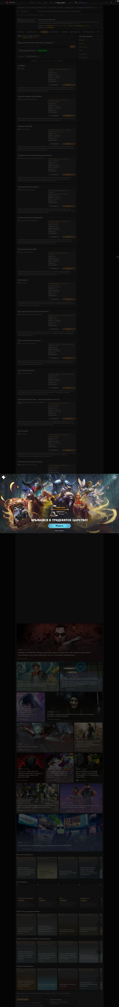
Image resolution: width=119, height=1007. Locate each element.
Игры (22, 15)
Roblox (99, 7)
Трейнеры (67, 130)
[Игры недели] (100, 7)
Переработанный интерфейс (28, 187)
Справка (18, 993)
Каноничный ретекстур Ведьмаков (30, 217)
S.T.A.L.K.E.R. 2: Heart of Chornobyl (37, 7)
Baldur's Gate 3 (71, 7)
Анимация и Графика (54, 101)
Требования (55, 32)
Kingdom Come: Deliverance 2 (86, 7)
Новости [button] (32, 2)
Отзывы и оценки (89, 32)
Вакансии (36, 993)
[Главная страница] (10, 2)
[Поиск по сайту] (106, 2)
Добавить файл (42, 50)
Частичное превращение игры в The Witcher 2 (34, 493)
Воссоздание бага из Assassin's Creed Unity (33, 311)
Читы (62, 130)
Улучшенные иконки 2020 (27, 249)
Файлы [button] (57, 2)
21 (55, 61)
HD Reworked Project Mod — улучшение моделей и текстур (38, 399)
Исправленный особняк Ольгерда (30, 462)
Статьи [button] (39, 2)
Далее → (60, 61)
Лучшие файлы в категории (28, 50)
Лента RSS (63, 993)
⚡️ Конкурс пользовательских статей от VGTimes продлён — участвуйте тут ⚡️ (58, 11)
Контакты (42, 993)
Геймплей (71, 315)
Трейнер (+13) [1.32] (25, 126)
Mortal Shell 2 (53, 7)
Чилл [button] (70, 2)
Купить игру (34, 32)
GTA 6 (61, 7)
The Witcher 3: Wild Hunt (31, 15)
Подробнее (76, 23)
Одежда (71, 344)
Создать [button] (25, 11)
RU (69, 993)
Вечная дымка (23, 431)
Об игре (22, 32)
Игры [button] (51, 2)
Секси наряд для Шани (26, 370)
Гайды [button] (45, 2)
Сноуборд (21, 66)
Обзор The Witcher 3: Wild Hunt (60, 25)
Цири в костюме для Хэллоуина (29, 340)
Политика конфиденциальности (53, 993)
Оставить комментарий (25, 689)
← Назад (33, 61)
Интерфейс (51, 192)
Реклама (23, 993)
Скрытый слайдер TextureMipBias (30, 96)
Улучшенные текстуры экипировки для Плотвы (35, 155)
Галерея (65, 32)
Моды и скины (64, 69)
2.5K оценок (86, 25)
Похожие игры (76, 32)
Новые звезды (23, 280)
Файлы (41, 15)
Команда (31, 993)
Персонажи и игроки (54, 223)
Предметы (51, 71)
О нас (27, 993)
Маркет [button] (64, 2)
